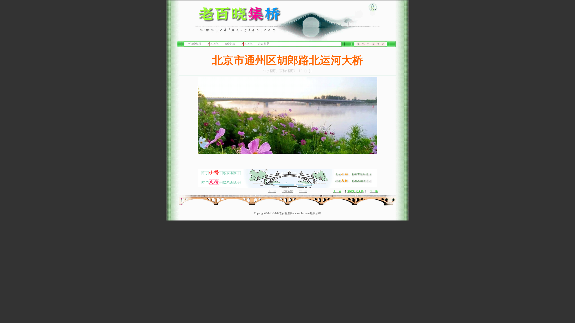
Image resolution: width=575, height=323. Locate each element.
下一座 (303, 191)
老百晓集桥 (194, 43)
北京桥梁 (263, 43)
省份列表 (229, 43)
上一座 (272, 191)
